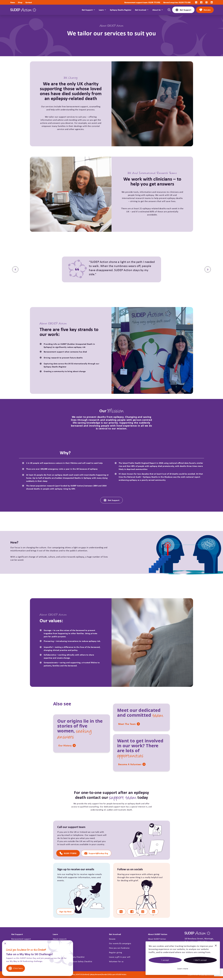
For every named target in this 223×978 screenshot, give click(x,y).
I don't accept (200, 960)
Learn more (182, 968)
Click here (18, 968)
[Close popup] (5, 944)
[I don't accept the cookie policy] (216, 946)
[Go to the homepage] (23, 10)
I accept (165, 960)
